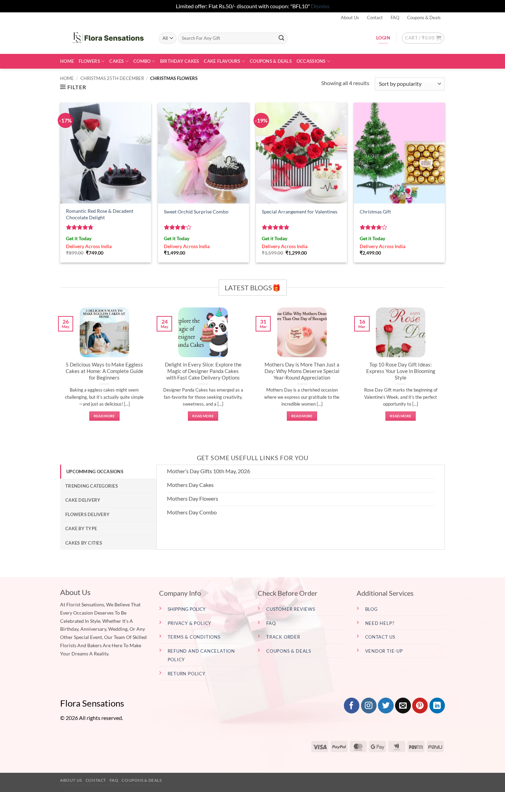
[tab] (108, 471)
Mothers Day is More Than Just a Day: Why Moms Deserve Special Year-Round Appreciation (302, 371)
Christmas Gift (375, 211)
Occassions (311, 61)
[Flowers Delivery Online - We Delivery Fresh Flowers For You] (104, 38)
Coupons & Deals (424, 17)
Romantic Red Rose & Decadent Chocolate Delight (99, 214)
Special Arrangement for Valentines (299, 211)
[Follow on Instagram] (369, 705)
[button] (423, 38)
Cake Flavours (222, 61)
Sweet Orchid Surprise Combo (196, 211)
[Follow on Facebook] (351, 705)
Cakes (116, 61)
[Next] (446, 371)
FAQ (395, 17)
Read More (104, 416)
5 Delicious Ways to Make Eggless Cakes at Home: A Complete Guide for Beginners (104, 371)
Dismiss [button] (320, 6)
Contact (375, 17)
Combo (141, 61)
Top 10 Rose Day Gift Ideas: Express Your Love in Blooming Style (400, 371)
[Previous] (59, 371)
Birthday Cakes (179, 61)
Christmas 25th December (112, 78)
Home (67, 61)
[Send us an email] (403, 705)
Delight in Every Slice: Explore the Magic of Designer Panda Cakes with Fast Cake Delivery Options (203, 371)
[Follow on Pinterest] (420, 705)
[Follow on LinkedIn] (437, 705)
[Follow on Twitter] (385, 705)
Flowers (89, 61)
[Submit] (281, 38)
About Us (350, 17)
